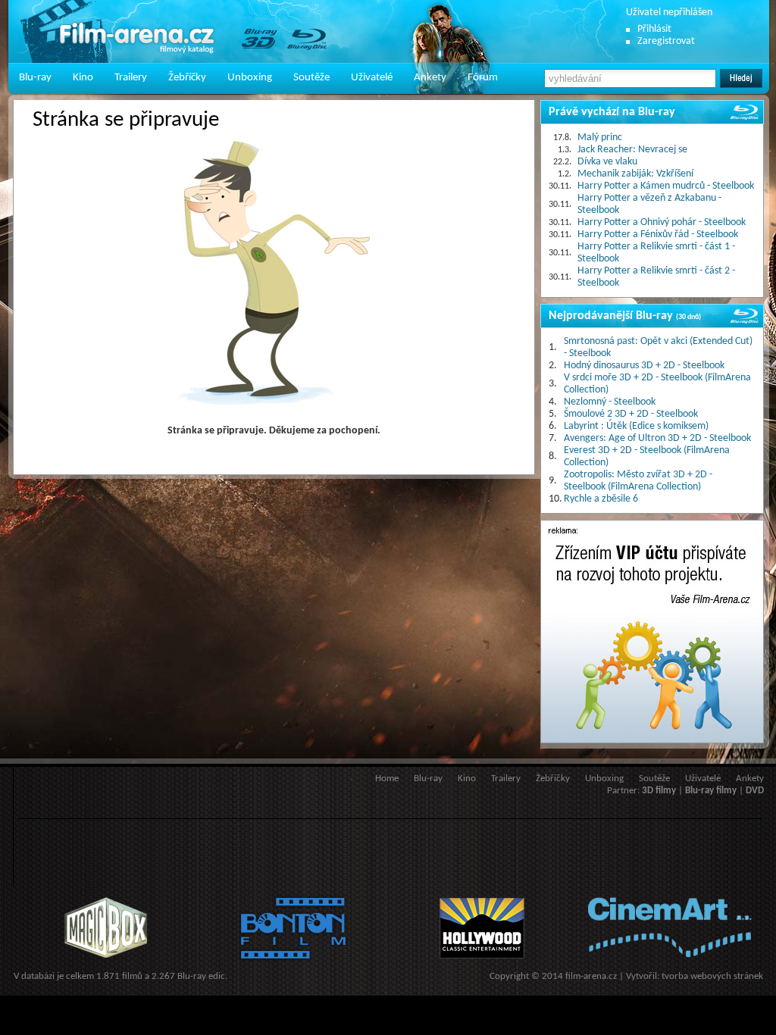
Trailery (130, 77)
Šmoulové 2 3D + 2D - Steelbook (631, 414)
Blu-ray (35, 77)
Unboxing (249, 77)
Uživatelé (372, 77)
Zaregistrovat (666, 41)
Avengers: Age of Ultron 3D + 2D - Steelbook (657, 438)
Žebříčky (187, 77)
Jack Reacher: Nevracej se (632, 150)
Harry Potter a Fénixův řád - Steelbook (657, 234)
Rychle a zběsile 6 (601, 499)
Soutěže (311, 77)
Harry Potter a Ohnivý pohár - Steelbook (661, 222)
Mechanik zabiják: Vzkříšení (635, 174)
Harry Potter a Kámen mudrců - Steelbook (665, 186)
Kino (83, 77)
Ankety (430, 77)
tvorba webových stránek (712, 976)
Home (387, 778)
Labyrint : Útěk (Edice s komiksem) (636, 426)
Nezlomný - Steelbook (610, 402)
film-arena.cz (591, 976)
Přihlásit (654, 29)
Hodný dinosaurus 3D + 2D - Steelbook (644, 366)
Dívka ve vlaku (607, 162)
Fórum (483, 77)
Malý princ (599, 137)
